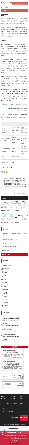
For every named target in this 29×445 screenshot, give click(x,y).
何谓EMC (4, 254)
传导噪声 (18, 178)
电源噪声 (24, 180)
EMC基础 (5, 229)
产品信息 (12, 396)
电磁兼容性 (19, 181)
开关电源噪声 (6, 178)
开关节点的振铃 (8, 193)
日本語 (16, 403)
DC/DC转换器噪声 (18, 180)
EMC (5, 186)
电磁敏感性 (19, 184)
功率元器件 (6, 268)
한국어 (21, 403)
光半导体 (5, 293)
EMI (11, 186)
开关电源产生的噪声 (5, 210)
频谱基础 (17, 222)
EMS (22, 186)
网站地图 (22, 424)
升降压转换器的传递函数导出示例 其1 (21, 194)
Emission (24, 184)
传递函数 (5, 289)
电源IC (5, 272)
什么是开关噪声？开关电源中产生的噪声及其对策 (14, 233)
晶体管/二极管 (7, 265)
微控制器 (5, 305)
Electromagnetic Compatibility (10, 181)
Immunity (8, 186)
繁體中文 (9, 403)
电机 (4, 275)
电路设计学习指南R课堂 (13, 428)
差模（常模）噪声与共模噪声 (7, 222)
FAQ (21, 398)
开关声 (25, 186)
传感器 (5, 296)
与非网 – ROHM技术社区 (7, 411)
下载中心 (22, 396)
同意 (12, 442)
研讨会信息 (13, 398)
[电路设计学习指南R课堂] (8, 3)
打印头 (5, 299)
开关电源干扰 (12, 178)
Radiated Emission (17, 186)
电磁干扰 (18, 183)
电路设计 (5, 302)
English (3, 403)
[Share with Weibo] (4, 172)
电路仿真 (5, 286)
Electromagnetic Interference (10, 183)
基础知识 (3, 396)
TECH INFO (3, 398)
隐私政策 (12, 424)
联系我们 (6, 424)
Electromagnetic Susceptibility (10, 184)
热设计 (5, 282)
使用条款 (17, 424)
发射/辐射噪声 (11, 180)
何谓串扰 (17, 210)
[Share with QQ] (2, 172)
